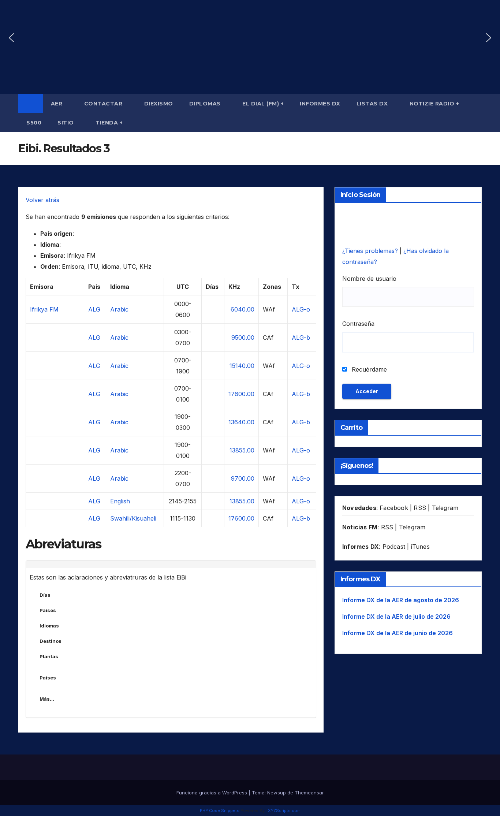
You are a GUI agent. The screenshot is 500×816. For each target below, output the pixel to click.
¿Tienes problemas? (371, 250)
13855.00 (242, 450)
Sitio (66, 122)
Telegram (445, 507)
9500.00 (242, 337)
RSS (420, 507)
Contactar (104, 103)
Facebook (394, 507)
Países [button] (48, 610)
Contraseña (358, 323)
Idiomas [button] (49, 626)
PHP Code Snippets (219, 810)
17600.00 (241, 394)
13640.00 (241, 422)
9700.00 (242, 478)
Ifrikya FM (44, 309)
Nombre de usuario (369, 278)
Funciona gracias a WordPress (212, 792)
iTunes (420, 546)
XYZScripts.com (284, 810)
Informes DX (320, 103)
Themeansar (309, 792)
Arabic (119, 309)
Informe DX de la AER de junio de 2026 (397, 633)
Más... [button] (47, 699)
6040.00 (242, 309)
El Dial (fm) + (263, 103)
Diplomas (206, 103)
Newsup (276, 792)
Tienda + (109, 122)
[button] (11, 38)
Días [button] (45, 595)
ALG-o (301, 309)
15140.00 (242, 365)
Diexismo (158, 103)
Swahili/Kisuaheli (133, 518)
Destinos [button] (50, 641)
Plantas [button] (49, 656)
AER (57, 103)
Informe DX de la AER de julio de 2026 (396, 616)
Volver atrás (42, 200)
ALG (94, 309)
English (120, 501)
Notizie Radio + (434, 103)
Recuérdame (368, 369)
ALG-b (301, 337)
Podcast (394, 546)
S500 (33, 122)
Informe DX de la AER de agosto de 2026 (400, 600)
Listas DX (373, 103)
